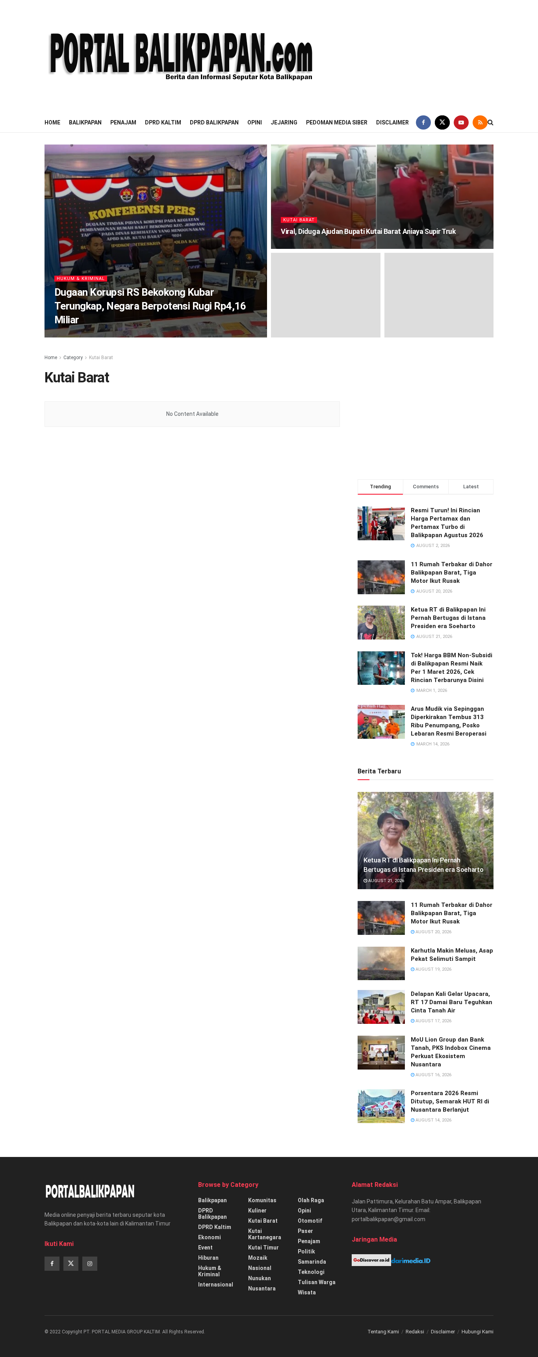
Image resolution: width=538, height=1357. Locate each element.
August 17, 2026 (432, 1020)
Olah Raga (311, 1200)
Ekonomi (209, 1237)
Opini (254, 122)
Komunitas (262, 1200)
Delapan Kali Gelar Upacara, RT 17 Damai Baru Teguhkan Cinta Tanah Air (451, 1002)
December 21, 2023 (305, 246)
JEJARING (284, 122)
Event (205, 1247)
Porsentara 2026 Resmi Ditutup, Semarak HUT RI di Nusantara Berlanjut (450, 1101)
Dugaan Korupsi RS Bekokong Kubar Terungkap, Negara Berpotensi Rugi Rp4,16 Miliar (150, 306)
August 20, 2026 (432, 931)
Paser (305, 1231)
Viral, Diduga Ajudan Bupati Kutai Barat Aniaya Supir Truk (368, 231)
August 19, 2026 (432, 969)
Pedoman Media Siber (336, 122)
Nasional (259, 1268)
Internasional (215, 1284)
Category (73, 357)
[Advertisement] (434, 55)
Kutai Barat (299, 219)
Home (52, 122)
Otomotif (310, 1221)
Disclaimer (392, 122)
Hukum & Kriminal (81, 278)
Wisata (307, 1292)
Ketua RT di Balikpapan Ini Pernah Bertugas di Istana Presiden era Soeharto (448, 618)
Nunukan (259, 1278)
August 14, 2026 (432, 1120)
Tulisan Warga (317, 1282)
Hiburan (208, 1258)
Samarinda (312, 1262)
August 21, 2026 (385, 880)
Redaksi (415, 1332)
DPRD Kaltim (163, 122)
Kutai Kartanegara (264, 1234)
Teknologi (311, 1272)
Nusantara (262, 1288)
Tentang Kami (383, 1332)
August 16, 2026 (432, 1074)
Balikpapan (85, 122)
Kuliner (257, 1210)
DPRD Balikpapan (214, 122)
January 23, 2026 (115, 334)
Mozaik (257, 1258)
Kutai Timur (263, 1247)
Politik (306, 1251)
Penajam (123, 122)
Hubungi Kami (477, 1332)
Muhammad (74, 334)
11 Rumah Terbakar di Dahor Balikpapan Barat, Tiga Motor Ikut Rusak (451, 572)
